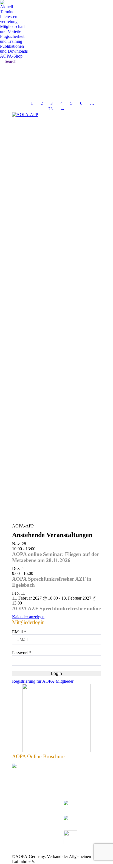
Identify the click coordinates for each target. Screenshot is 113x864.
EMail (19, 631)
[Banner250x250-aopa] (56, 751)
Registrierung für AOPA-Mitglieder (43, 681)
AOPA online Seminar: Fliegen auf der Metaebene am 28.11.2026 (55, 557)
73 (50, 108)
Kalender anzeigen (28, 616)
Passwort (21, 652)
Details (13, 88)
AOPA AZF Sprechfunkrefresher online (56, 608)
